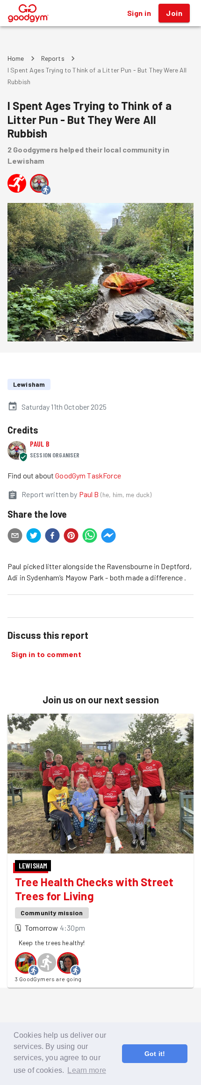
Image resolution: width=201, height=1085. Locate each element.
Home (15, 58)
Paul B (40, 443)
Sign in (139, 12)
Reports (53, 58)
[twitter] (33, 537)
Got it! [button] (154, 1053)
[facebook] (52, 537)
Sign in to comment (46, 654)
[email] (14, 537)
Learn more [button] (86, 1070)
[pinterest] (71, 537)
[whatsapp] (89, 537)
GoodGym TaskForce (88, 475)
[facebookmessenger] (108, 537)
